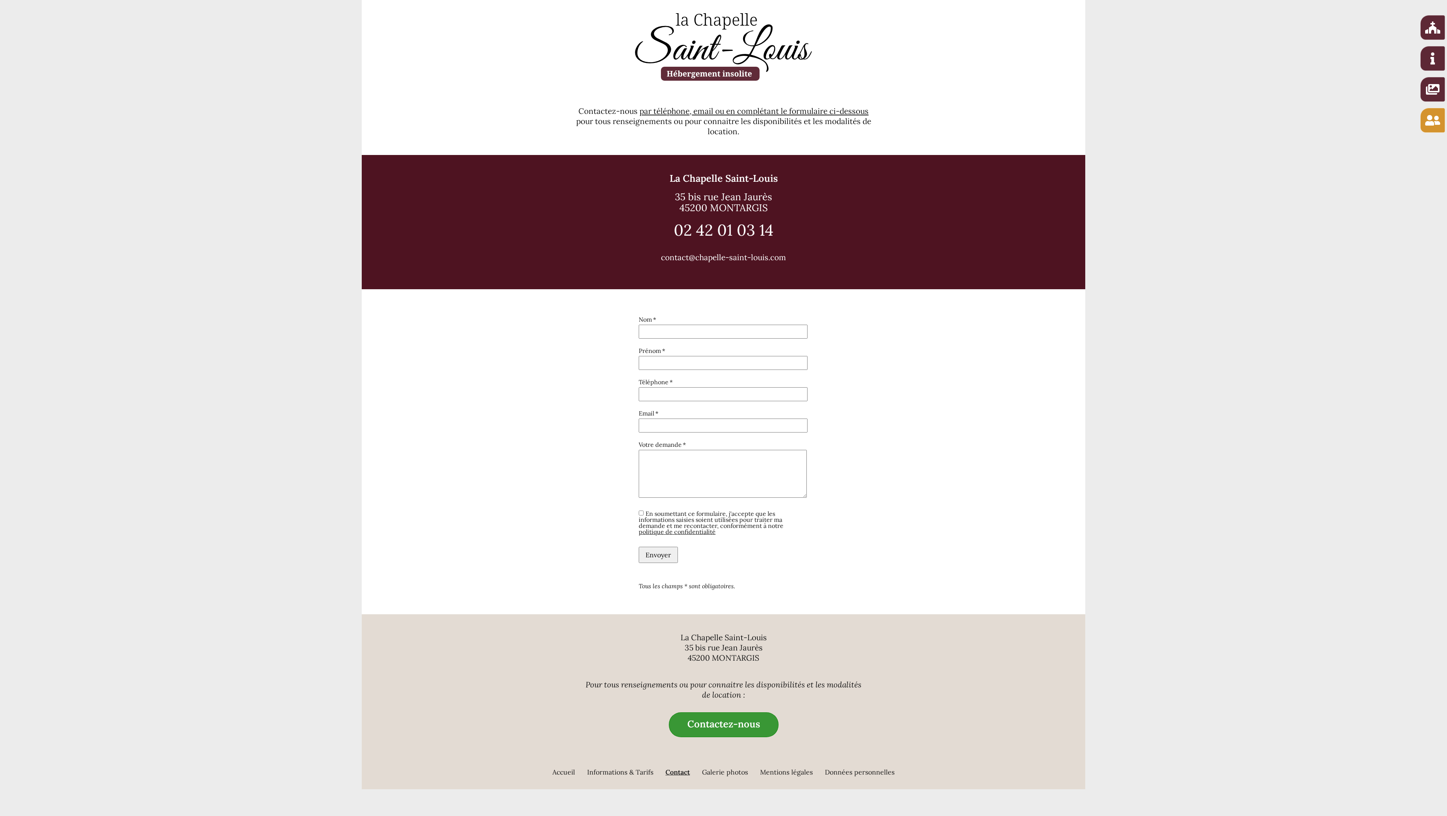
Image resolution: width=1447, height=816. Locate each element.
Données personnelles (860, 772)
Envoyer (658, 555)
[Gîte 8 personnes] (1432, 58)
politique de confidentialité (677, 531)
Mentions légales (786, 772)
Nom (653, 319)
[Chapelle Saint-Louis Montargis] (723, 46)
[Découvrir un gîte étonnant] (1432, 89)
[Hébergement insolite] (1432, 27)
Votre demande (662, 445)
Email (653, 413)
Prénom (653, 351)
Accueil (563, 772)
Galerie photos (725, 772)
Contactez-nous (723, 724)
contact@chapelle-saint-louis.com (723, 257)
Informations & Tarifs (620, 772)
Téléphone (656, 382)
